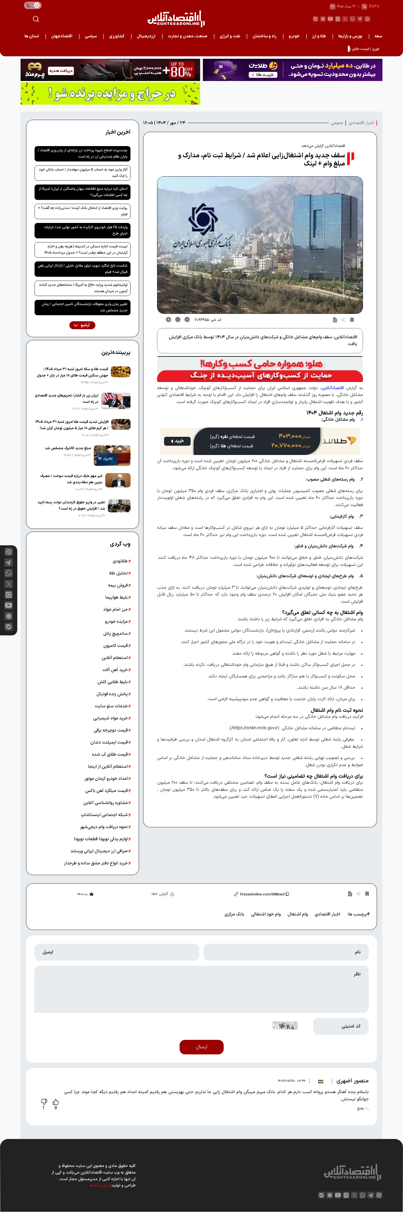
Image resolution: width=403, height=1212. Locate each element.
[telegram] (360, 19)
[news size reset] (178, 319)
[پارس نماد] (110, 93)
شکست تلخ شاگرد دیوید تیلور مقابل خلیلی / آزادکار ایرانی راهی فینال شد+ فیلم (82, 269)
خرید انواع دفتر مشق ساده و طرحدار (96, 863)
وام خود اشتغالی (266, 914)
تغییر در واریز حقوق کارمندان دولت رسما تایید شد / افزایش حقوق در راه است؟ (71, 506)
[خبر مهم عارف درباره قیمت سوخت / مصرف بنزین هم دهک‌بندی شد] (117, 482)
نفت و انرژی (230, 36)
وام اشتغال (298, 914)
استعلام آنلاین (115, 658)
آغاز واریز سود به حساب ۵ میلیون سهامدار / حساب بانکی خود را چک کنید (83, 173)
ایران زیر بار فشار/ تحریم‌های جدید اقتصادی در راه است (66, 399)
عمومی (337, 123)
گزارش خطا (160, 894)
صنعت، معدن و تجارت (187, 36)
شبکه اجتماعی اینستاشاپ (105, 815)
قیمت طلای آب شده (110, 754)
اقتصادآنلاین (332, 388)
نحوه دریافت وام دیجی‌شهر (104, 827)
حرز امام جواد (116, 609)
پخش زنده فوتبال (113, 694)
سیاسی (91, 36)
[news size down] (187, 319)
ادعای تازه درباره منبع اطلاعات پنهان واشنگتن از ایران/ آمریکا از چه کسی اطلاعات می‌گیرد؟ (83, 192)
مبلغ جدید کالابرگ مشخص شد (68, 448)
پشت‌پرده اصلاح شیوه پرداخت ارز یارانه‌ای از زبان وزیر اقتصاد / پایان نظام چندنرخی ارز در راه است (82, 154)
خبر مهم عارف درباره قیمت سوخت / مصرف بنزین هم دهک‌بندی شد (71, 479)
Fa (377, 6)
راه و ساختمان (264, 36)
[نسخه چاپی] (335, 319)
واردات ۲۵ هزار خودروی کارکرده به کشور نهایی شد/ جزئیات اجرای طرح (85, 230)
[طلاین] (292, 70)
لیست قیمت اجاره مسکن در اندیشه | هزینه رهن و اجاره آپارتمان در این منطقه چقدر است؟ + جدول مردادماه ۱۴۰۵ (85, 250)
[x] (8, 584)
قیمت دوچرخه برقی (111, 730)
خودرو (294, 36)
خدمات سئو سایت (112, 706)
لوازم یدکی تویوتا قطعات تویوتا (101, 839)
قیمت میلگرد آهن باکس (107, 790)
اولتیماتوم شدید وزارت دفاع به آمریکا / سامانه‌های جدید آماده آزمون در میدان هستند (83, 288)
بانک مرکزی (234, 914)
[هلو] (260, 369)
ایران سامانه (99, 1185)
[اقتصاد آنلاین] (176, 18)
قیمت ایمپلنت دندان (109, 742)
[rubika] (323, 19)
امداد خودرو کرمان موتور (106, 778)
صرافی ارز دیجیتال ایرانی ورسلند (99, 851)
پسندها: (82, 894)
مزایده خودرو (117, 621)
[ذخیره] (352, 319)
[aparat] (367, 19)
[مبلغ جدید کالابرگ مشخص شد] (112, 455)
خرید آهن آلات (116, 670)
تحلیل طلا (119, 573)
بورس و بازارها (350, 36)
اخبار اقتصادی (361, 123)
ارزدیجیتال (146, 36)
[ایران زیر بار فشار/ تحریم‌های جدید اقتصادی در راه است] (115, 402)
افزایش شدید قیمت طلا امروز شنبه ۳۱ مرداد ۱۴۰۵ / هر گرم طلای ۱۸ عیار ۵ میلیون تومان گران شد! (72, 425)
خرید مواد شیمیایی (111, 718)
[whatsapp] (353, 19)
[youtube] (330, 19)
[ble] (316, 19)
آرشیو (85, 325)
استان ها (31, 36)
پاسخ (360, 1108)
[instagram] (338, 19)
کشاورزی (116, 36)
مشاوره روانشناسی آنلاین (106, 803)
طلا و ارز (319, 36)
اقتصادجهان (61, 36)
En (371, 6)
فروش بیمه (118, 585)
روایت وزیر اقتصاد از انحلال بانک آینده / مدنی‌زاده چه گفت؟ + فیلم (82, 211)
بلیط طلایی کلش (113, 682)
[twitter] (345, 19)
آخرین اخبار (117, 132)
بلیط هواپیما (117, 597)
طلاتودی (121, 561)
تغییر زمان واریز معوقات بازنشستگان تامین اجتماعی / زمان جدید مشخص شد (84, 307)
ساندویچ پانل (116, 633)
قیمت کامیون (116, 646)
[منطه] (110, 70)
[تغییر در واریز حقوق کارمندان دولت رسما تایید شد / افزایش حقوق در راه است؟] (119, 509)
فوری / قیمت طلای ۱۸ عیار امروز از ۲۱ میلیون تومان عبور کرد (336, 49)
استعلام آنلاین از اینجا (108, 766)
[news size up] (168, 319)
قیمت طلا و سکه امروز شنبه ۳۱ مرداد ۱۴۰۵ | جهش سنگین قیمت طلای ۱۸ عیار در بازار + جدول (72, 372)
